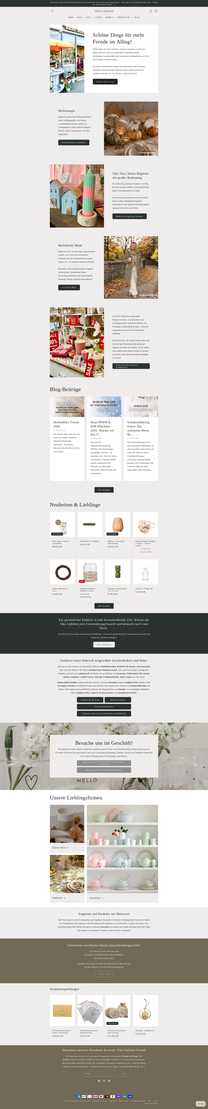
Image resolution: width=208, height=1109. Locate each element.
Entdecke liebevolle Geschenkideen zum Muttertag (104, 713)
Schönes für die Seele (90, 700)
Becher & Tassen (118, 700)
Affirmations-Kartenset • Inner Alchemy (117, 1032)
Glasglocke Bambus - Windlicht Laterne (88, 590)
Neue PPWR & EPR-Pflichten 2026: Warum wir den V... (102, 428)
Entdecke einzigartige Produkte (129, 216)
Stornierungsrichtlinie (151, 1103)
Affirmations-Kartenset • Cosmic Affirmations (61, 1032)
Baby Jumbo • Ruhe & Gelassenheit (60, 542)
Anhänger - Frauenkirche (144, 1031)
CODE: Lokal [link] (104, 974)
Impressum (113, 1101)
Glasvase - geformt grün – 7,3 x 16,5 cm (118, 590)
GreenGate (95, 898)
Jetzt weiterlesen (104, 645)
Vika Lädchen (74, 1101)
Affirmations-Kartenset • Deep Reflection (89, 1032)
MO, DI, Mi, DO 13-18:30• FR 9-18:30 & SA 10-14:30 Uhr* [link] (104, 763)
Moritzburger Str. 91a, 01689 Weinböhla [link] (104, 770)
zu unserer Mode (69, 287)
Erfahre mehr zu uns (105, 82)
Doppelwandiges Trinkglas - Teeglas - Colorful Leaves (145, 543)
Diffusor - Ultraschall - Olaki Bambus (116, 542)
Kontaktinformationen (138, 1101)
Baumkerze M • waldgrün (89, 541)
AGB (149, 1101)
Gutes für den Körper (104, 707)
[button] (52, 11)
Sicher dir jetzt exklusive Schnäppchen (127, 366)
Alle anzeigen (104, 490)
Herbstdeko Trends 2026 (66, 424)
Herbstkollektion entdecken (74, 142)
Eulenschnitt (59, 847)
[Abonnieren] (123, 1074)
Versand (155, 1101)
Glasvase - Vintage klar (144, 589)
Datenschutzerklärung (100, 1101)
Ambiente (57, 898)
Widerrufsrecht (124, 1101)
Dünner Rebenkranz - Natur (60, 590)
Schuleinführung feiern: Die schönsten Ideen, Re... (138, 428)
